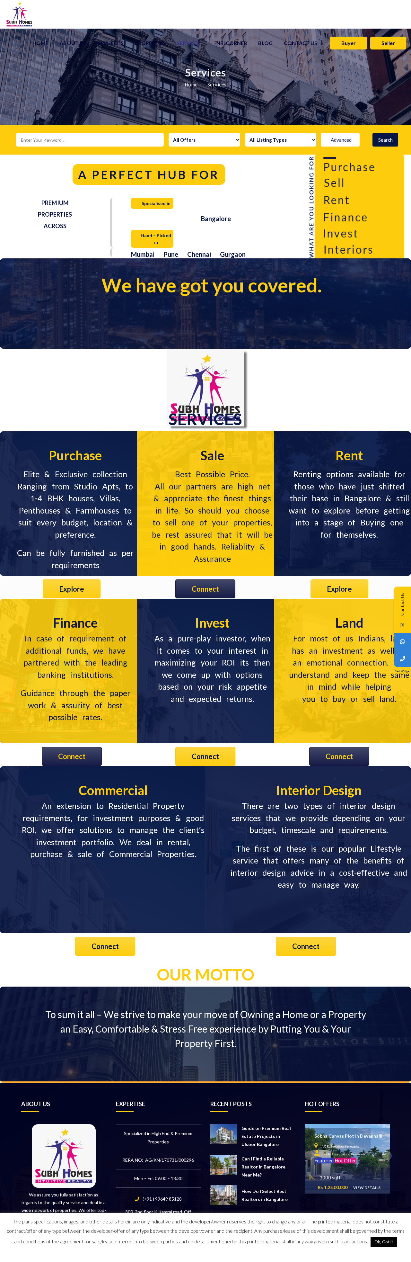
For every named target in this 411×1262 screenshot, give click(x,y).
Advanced (341, 140)
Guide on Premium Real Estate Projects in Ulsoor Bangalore (266, 1136)
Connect (205, 589)
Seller (388, 43)
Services (188, 43)
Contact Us (300, 43)
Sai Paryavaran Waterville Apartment (354, 1136)
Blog (265, 43)
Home (40, 43)
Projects (111, 43)
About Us (73, 43)
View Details (366, 1187)
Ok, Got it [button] (383, 1241)
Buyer (348, 43)
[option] (347, 1159)
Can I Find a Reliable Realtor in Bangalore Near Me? (263, 1166)
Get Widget (403, 671)
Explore (71, 589)
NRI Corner (231, 43)
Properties (150, 43)
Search (385, 140)
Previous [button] (309, 1155)
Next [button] (387, 1155)
